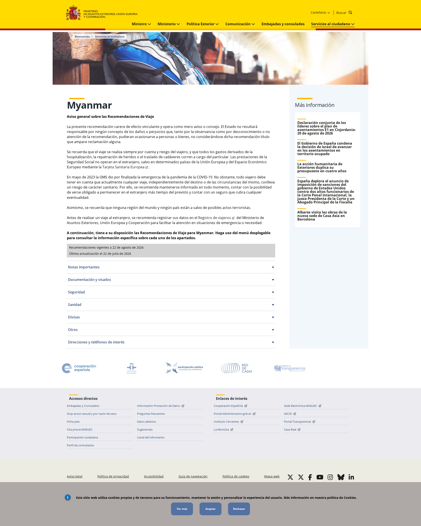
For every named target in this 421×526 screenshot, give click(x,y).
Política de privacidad (113, 476)
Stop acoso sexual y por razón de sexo (92, 414)
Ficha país (73, 422)
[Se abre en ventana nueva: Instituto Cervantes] (131, 368)
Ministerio (167, 24)
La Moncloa (222, 429)
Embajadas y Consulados (83, 406)
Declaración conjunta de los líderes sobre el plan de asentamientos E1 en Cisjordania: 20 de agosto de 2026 (326, 128)
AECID (288, 414)
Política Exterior (201, 24)
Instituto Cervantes (227, 422)
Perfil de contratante (80, 445)
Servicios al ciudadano (331, 24)
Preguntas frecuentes (151, 414)
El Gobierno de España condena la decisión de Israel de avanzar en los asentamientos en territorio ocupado (324, 148)
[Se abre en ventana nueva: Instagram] (330, 477)
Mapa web (272, 476)
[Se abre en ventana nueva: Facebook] (310, 477)
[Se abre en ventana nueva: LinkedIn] (351, 477)
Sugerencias (145, 429)
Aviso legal (74, 476)
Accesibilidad (154, 476)
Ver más (182, 509)
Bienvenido (82, 37)
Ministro (140, 24)
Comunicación (238, 24)
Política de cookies (236, 476)
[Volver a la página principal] (103, 12)
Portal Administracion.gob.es (233, 414)
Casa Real (290, 429)
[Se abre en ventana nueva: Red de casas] (237, 368)
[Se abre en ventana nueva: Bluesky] (340, 477)
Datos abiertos (146, 422)
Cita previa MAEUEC (80, 429)
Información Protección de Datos (159, 406)
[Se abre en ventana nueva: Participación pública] (184, 368)
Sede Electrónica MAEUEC (301, 406)
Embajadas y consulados (283, 24)
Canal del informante (150, 437)
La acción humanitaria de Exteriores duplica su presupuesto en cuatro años (321, 167)
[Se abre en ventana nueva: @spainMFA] (301, 477)
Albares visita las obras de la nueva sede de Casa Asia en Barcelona (322, 216)
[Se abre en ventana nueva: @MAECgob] (290, 477)
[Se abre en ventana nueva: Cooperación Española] (79, 368)
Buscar (341, 13)
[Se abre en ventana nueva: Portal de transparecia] (289, 368)
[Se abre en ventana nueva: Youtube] (319, 477)
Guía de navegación (192, 476)
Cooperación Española (229, 406)
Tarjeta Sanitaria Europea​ (123, 167)
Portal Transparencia (298, 422)
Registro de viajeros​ (214, 217)
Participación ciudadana (82, 437)
